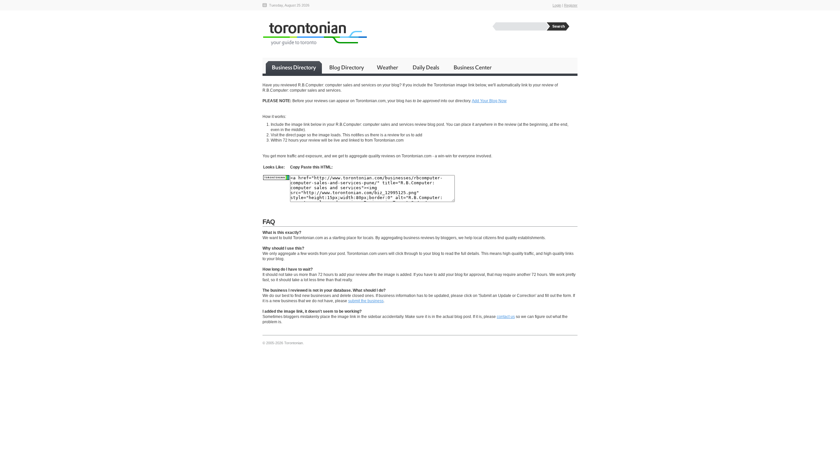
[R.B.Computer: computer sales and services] (276, 178)
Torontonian (314, 33)
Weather (388, 67)
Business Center (472, 67)
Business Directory (294, 67)
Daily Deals (426, 67)
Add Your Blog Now (489, 101)
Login (557, 5)
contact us (506, 316)
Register (571, 5)
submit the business (366, 301)
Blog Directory (346, 67)
